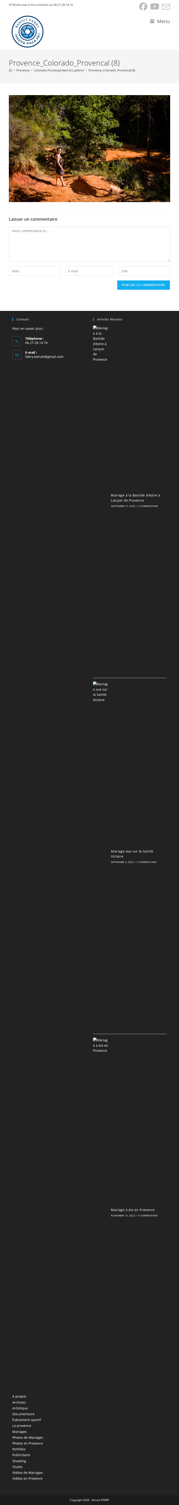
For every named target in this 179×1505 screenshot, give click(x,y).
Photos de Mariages (27, 1437)
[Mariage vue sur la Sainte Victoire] (101, 856)
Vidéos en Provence (27, 1478)
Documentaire (23, 1414)
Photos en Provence (27, 1443)
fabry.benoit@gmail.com (44, 356)
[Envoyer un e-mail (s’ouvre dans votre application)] (165, 7)
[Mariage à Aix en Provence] (101, 1212)
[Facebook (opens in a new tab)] (143, 7)
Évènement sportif (26, 1420)
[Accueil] (10, 70)
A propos (19, 1396)
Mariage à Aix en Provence (133, 1210)
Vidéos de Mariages (27, 1472)
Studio (17, 1467)
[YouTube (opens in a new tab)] (155, 7)
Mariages (19, 1431)
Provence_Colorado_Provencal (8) (112, 70)
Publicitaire (21, 1455)
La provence (21, 1425)
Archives (19, 1402)
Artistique (20, 1408)
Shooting (19, 1461)
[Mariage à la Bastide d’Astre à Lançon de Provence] (101, 500)
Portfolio (18, 1449)
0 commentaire (148, 506)
